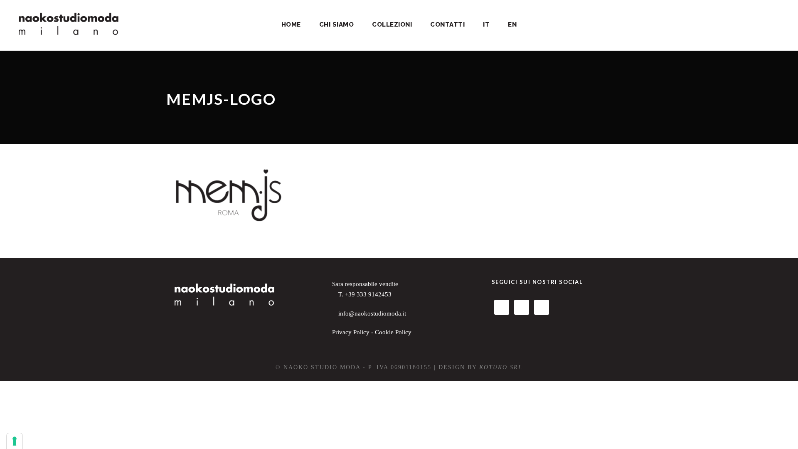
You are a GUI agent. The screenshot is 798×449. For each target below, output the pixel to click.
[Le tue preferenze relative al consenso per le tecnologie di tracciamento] (14, 441)
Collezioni (392, 24)
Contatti (447, 24)
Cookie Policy (393, 332)
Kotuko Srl (500, 367)
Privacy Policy (350, 332)
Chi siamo (336, 24)
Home (291, 24)
